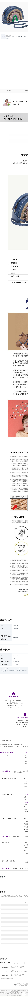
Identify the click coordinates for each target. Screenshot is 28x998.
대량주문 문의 (5, 975)
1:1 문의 (5, 971)
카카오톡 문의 (5, 967)
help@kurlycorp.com (8, 978)
